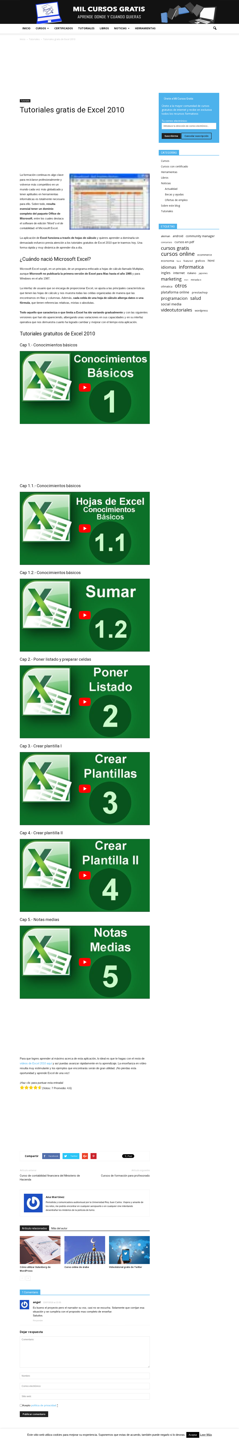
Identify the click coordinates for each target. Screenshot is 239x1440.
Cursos (41, 28)
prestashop (200, 292)
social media (171, 304)
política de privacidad (43, 1405)
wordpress (201, 310)
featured (188, 260)
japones (203, 273)
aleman (165, 236)
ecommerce (204, 255)
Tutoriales (86, 28)
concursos (166, 242)
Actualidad (171, 189)
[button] (214, 28)
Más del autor (59, 1228)
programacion (174, 298)
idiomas (168, 267)
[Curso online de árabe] (84, 1250)
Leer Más (206, 1434)
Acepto (40, 1405)
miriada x (196, 279)
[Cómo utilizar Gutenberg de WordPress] (40, 1250)
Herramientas (145, 28)
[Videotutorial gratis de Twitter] (129, 1250)
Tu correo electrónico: (174, 120)
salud (195, 298)
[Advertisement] (85, 69)
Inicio (26, 28)
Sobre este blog (170, 205)
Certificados (63, 28)
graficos (200, 260)
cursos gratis (175, 248)
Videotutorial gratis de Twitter (125, 1267)
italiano (191, 273)
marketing (171, 279)
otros (181, 286)
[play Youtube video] (85, 387)
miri (186, 280)
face (179, 261)
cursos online (178, 254)
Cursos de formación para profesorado (125, 1175)
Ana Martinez (55, 1197)
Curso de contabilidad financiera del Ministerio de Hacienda (50, 1177)
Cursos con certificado (174, 166)
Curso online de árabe (76, 1267)
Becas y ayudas (174, 194)
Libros (104, 28)
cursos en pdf (184, 242)
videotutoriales (176, 310)
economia (167, 260)
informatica (191, 267)
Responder (38, 1320)
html (211, 260)
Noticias (120, 28)
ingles (165, 273)
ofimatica (166, 286)
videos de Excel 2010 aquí (36, 1063)
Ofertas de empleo (176, 200)
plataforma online (175, 292)
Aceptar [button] (193, 1434)
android (178, 236)
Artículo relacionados (34, 1228)
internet (179, 273)
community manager (200, 236)
